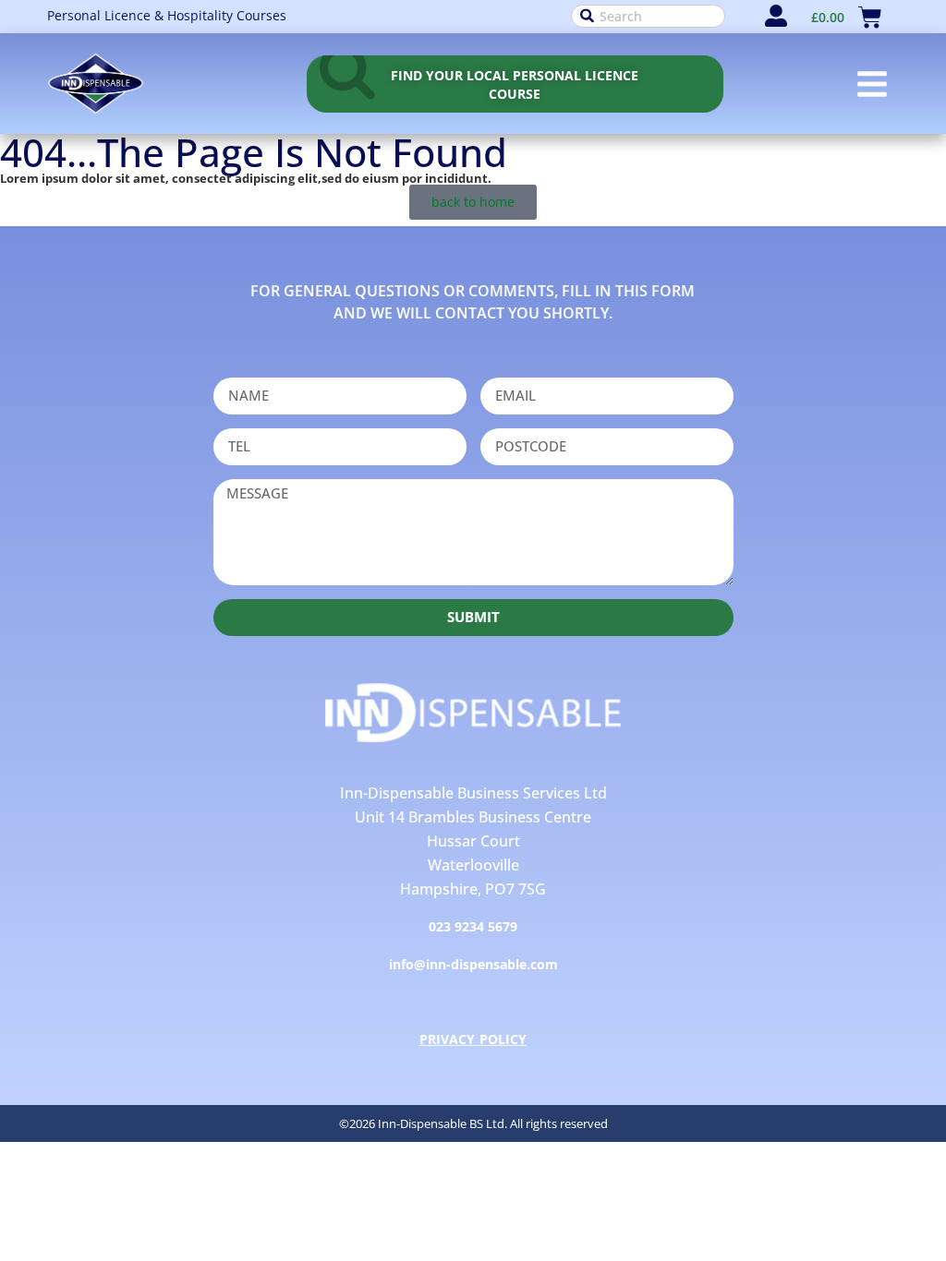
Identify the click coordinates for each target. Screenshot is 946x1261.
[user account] (776, 16)
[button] (872, 84)
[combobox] (648, 16)
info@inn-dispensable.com (473, 964)
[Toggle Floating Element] (873, 1179)
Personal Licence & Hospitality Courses (166, 15)
